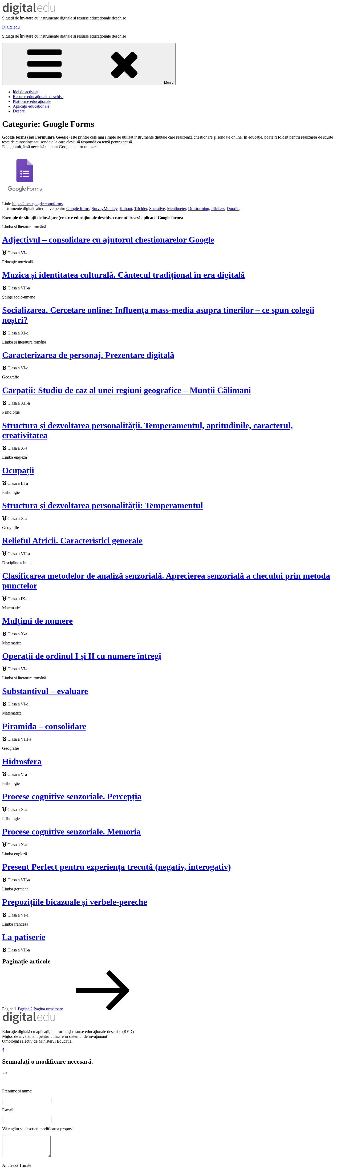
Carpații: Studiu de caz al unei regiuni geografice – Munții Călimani (126, 390)
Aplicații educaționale (31, 106)
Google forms (78, 208)
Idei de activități (26, 92)
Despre (19, 111)
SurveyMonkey (104, 208)
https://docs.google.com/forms (37, 203)
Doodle (233, 208)
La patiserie (23, 937)
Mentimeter (176, 208)
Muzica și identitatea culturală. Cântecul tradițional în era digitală (123, 275)
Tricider (140, 208)
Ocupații (18, 470)
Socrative (157, 208)
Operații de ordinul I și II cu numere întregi (81, 656)
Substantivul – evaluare (45, 691)
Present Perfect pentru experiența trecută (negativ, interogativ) (116, 867)
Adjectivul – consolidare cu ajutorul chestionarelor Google (108, 239)
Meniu (168, 82)
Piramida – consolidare (44, 726)
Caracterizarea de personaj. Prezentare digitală (88, 355)
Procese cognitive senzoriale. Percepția (71, 796)
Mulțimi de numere (37, 621)
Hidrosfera (22, 761)
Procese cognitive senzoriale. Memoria (71, 831)
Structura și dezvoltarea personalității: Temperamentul (102, 505)
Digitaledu (11, 27)
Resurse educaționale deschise (38, 96)
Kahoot (126, 208)
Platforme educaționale (32, 101)
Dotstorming (198, 208)
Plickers (218, 208)
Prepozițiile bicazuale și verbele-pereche (74, 902)
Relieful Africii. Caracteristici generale (72, 540)
